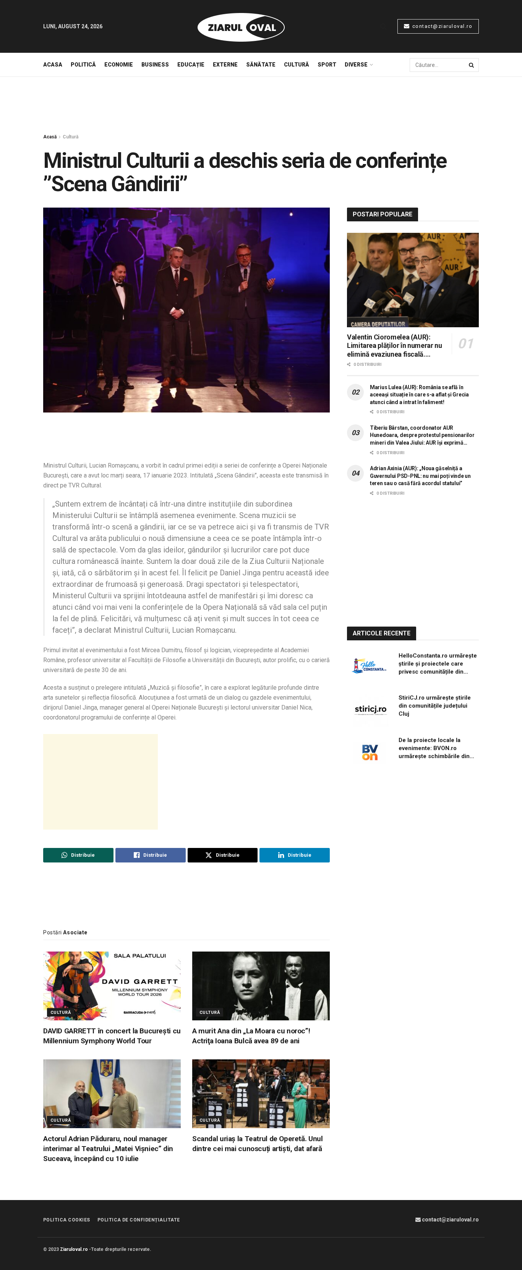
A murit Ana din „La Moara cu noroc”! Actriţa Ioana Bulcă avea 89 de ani (251, 1035)
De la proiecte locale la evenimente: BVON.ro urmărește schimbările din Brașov (434, 748)
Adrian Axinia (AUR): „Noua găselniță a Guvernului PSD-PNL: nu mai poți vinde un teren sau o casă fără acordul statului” (420, 475)
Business (155, 65)
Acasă (50, 137)
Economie (118, 65)
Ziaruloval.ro (74, 1249)
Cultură (296, 65)
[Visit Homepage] (241, 26)
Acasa (52, 65)
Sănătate (261, 65)
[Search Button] (383, 26)
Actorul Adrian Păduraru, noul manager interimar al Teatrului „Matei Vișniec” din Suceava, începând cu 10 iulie (108, 1148)
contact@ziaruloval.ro (441, 26)
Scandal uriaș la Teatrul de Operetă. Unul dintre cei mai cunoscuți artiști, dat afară (257, 1143)
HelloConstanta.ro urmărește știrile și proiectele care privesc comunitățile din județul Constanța (438, 664)
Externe (225, 65)
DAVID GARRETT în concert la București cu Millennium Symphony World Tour (112, 1035)
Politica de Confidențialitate (138, 1220)
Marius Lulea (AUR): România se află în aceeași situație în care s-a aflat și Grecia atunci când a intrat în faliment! (419, 394)
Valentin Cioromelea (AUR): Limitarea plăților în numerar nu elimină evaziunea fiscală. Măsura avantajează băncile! (394, 346)
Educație (190, 65)
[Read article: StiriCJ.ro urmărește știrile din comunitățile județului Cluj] (370, 710)
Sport (327, 65)
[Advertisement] (261, 105)
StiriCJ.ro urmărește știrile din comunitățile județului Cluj (435, 705)
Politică (83, 65)
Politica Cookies (66, 1220)
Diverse (356, 65)
